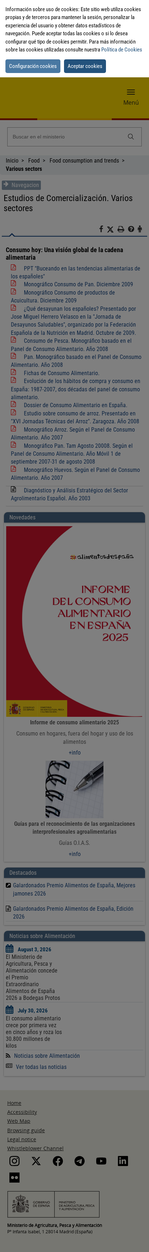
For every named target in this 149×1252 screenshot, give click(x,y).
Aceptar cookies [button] (85, 66)
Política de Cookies (121, 49)
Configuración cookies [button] (33, 66)
